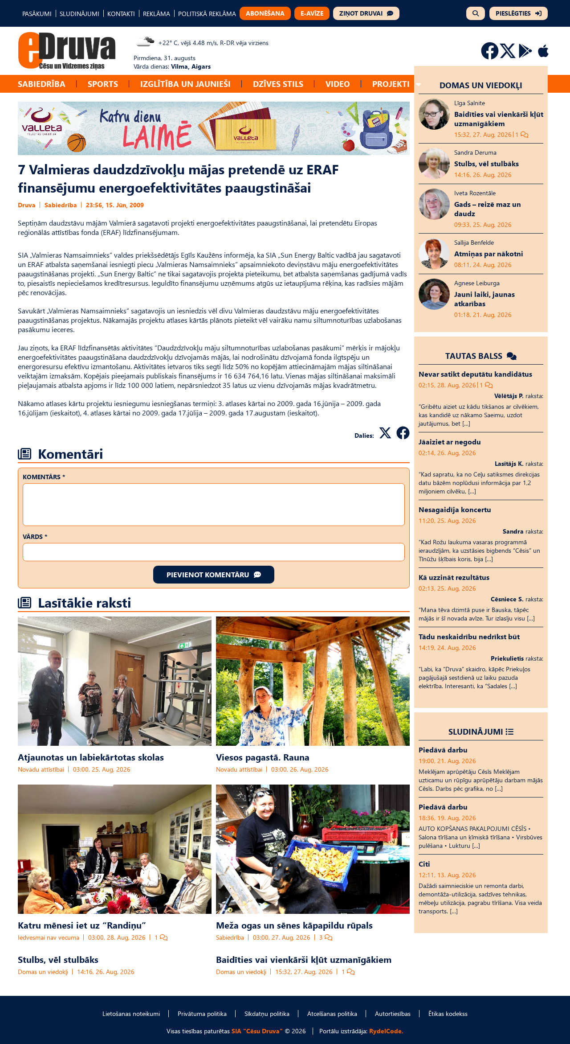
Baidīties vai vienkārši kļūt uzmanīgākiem (303, 959)
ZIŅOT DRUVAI (361, 13)
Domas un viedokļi (43, 971)
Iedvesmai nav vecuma (48, 937)
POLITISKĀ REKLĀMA (207, 13)
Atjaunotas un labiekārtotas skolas (91, 756)
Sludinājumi (475, 731)
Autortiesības (393, 1013)
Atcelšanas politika (332, 1013)
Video (338, 83)
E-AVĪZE (312, 13)
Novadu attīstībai (41, 769)
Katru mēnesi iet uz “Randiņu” (82, 924)
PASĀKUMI (37, 13)
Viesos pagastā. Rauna (262, 756)
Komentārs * (44, 477)
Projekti (391, 83)
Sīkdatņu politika (266, 1013)
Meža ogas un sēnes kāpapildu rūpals (294, 924)
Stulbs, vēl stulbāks (58, 959)
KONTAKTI (121, 13)
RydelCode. (386, 1031)
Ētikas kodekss (448, 1013)
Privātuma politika (202, 1013)
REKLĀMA (156, 13)
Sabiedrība (41, 83)
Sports (103, 83)
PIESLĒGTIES (513, 13)
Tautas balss (475, 355)
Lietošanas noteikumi (131, 1013)
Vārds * (35, 536)
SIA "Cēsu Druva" (257, 1031)
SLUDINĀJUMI (79, 13)
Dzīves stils (278, 83)
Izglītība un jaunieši (185, 83)
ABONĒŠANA (265, 13)
